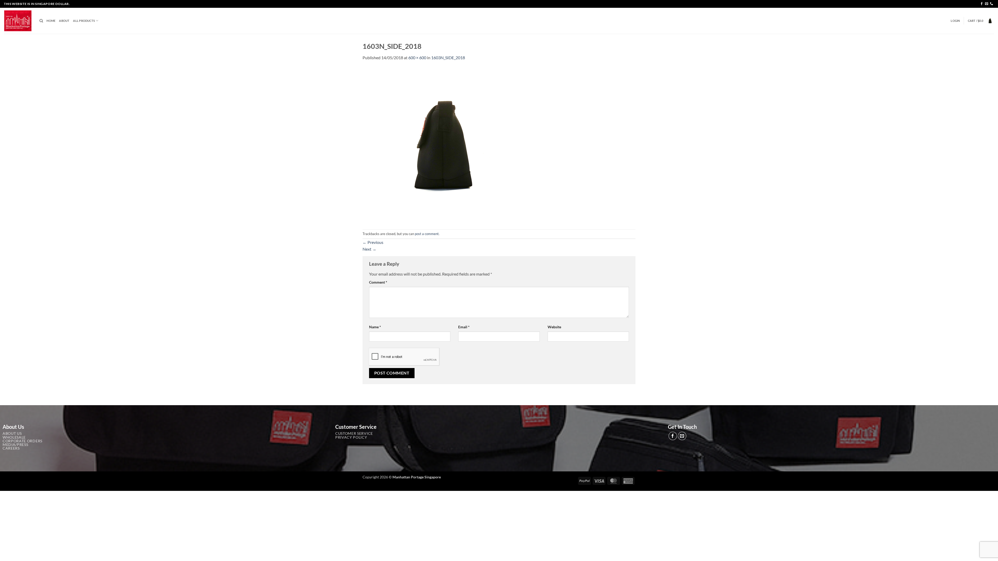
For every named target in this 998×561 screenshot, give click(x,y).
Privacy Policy (351, 437)
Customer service (354, 433)
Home (51, 20)
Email (464, 327)
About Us (12, 433)
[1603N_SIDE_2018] (440, 144)
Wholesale (14, 437)
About (64, 20)
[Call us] (991, 4)
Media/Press (15, 445)
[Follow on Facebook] (981, 4)
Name (375, 327)
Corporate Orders (22, 441)
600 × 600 (417, 57)
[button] (955, 20)
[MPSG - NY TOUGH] (18, 21)
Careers (11, 448)
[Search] (41, 20)
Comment (378, 282)
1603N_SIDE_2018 (448, 57)
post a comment (427, 234)
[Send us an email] (986, 4)
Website (554, 327)
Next (369, 248)
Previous (373, 242)
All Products (84, 20)
